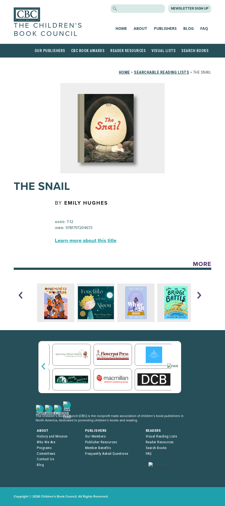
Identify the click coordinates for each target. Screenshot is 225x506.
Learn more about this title (85, 241)
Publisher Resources (101, 442)
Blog (188, 28)
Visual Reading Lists (161, 436)
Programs (44, 448)
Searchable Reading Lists (161, 72)
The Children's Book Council (48, 29)
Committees (46, 453)
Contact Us (45, 459)
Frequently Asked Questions (106, 453)
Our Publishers (50, 50)
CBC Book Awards (88, 50)
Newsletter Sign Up (190, 8)
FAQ (204, 28)
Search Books (195, 50)
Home (121, 28)
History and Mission (52, 436)
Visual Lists (163, 50)
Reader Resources (128, 50)
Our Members (95, 436)
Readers (153, 430)
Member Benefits (98, 448)
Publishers (165, 28)
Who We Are (46, 442)
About (140, 28)
